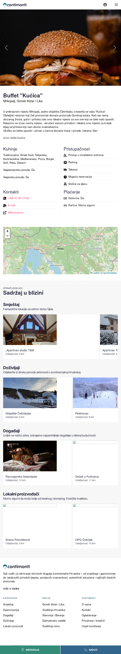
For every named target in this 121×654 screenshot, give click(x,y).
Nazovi (93, 649)
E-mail (11, 205)
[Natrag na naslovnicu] (15, 4)
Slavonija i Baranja (53, 615)
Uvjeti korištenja (91, 626)
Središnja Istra (51, 626)
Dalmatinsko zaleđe (54, 620)
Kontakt (86, 610)
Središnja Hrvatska (53, 610)
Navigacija (32, 649)
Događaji (8, 615)
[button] (116, 4)
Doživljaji (8, 620)
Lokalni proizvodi (13, 626)
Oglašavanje (89, 615)
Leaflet (95, 272)
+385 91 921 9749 (18, 198)
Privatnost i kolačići (93, 620)
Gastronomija (11, 610)
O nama (86, 604)
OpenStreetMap (110, 272)
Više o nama (11, 588)
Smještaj (8, 604)
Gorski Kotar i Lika (53, 604)
